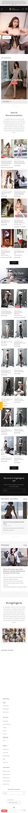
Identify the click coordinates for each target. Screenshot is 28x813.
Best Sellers (5, 721)
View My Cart (6, 749)
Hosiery (4, 730)
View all (7, 37)
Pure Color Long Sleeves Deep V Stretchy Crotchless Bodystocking (7, 400)
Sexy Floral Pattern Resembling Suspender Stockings (18, 459)
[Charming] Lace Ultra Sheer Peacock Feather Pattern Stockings (6, 193)
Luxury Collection (7, 724)
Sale (4, 740)
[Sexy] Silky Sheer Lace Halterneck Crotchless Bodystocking (5, 221)
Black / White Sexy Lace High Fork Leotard (6, 342)
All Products (6, 712)
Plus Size (5, 734)
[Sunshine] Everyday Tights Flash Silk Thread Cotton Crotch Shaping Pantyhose (6, 162)
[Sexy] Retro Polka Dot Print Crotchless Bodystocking (6, 459)
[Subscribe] (23, 490)
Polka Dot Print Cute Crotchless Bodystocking (19, 399)
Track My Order (6, 755)
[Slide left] (10, 106)
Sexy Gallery (5, 705)
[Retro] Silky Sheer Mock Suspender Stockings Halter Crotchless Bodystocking (6, 312)
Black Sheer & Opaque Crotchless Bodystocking (19, 430)
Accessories (5, 737)
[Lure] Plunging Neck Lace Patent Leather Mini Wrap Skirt (19, 252)
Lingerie (5, 727)
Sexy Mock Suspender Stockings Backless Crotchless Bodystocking (20, 343)
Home (4, 702)
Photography (6, 709)
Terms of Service (6, 781)
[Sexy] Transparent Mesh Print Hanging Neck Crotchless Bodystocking (6, 371)
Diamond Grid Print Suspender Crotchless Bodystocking (18, 312)
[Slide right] (17, 106)
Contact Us (5, 762)
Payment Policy (6, 771)
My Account (5, 752)
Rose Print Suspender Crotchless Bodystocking (19, 371)
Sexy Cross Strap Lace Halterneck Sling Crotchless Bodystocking (6, 431)
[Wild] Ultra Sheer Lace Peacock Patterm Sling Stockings (5, 252)
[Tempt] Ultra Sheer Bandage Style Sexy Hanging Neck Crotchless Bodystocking (20, 193)
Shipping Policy (6, 774)
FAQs (4, 759)
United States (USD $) (13, 802)
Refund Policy (6, 777)
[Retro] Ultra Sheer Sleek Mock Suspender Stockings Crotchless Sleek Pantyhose (19, 162)
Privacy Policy (6, 784)
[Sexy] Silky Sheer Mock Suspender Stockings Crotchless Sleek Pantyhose (19, 221)
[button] (1, 9)
